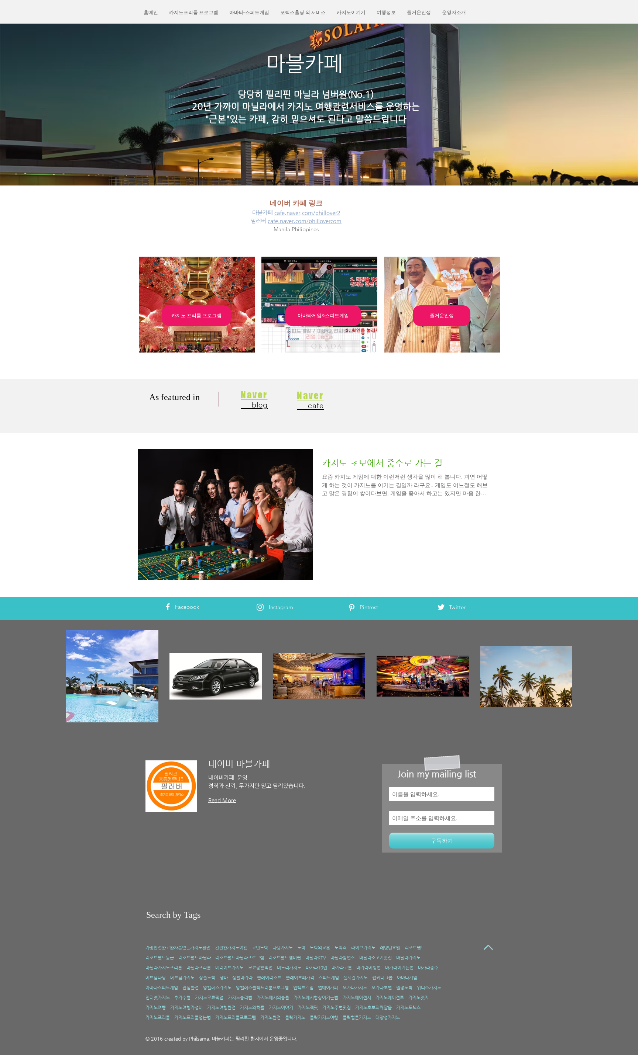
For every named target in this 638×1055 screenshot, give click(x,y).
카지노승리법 (240, 997)
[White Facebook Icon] (167, 606)
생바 (224, 977)
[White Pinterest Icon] (351, 607)
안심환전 (190, 987)
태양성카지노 (387, 1017)
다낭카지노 (282, 947)
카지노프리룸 (157, 1017)
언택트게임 (303, 987)
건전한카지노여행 (231, 947)
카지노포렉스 (408, 1007)
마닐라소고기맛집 (375, 957)
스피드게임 (329, 977)
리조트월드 (415, 947)
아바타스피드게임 (161, 987)
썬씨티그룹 (382, 977)
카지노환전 (270, 1017)
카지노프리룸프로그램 (235, 1017)
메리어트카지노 (229, 967)
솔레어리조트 (269, 977)
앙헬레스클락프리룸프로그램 (262, 987)
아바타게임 (407, 977)
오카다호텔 (381, 987)
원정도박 (404, 987)
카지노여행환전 (221, 1007)
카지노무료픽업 (209, 997)
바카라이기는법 (399, 967)
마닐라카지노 (408, 957)
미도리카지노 (289, 967)
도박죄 (341, 947)
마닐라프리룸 (198, 967)
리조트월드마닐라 (194, 957)
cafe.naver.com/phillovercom (305, 221)
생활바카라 (242, 977)
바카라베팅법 (368, 967)
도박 (301, 947)
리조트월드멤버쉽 (284, 957)
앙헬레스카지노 (217, 987)
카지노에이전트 (389, 997)
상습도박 (207, 977)
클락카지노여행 (324, 1017)
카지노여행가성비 (186, 1007)
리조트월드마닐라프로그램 (239, 957)
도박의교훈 (320, 947)
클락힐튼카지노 (357, 1017)
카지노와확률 (252, 1007)
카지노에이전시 (357, 997)
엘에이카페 (328, 987)
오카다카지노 (355, 987)
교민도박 (260, 947)
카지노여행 (155, 1007)
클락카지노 (295, 1017)
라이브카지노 (363, 947)
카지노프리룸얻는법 (192, 1017)
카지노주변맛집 (336, 1007)
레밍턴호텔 (390, 947)
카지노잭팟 (308, 1007)
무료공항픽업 (260, 967)
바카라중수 (428, 967)
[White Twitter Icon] (441, 607)
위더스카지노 (429, 987)
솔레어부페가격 (300, 977)
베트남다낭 (155, 977)
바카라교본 (342, 967)
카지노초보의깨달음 (373, 1007)
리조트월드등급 (159, 957)
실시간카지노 (355, 977)
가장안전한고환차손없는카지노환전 (177, 947)
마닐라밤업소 (342, 957)
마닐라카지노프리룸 (163, 967)
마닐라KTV (315, 957)
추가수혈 (182, 997)
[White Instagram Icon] (260, 607)
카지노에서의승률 (273, 997)
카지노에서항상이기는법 (316, 997)
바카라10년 (316, 967)
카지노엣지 (418, 997)
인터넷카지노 (157, 997)
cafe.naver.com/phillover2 (307, 212)
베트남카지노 (182, 977)
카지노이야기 (281, 1007)
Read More (222, 800)
